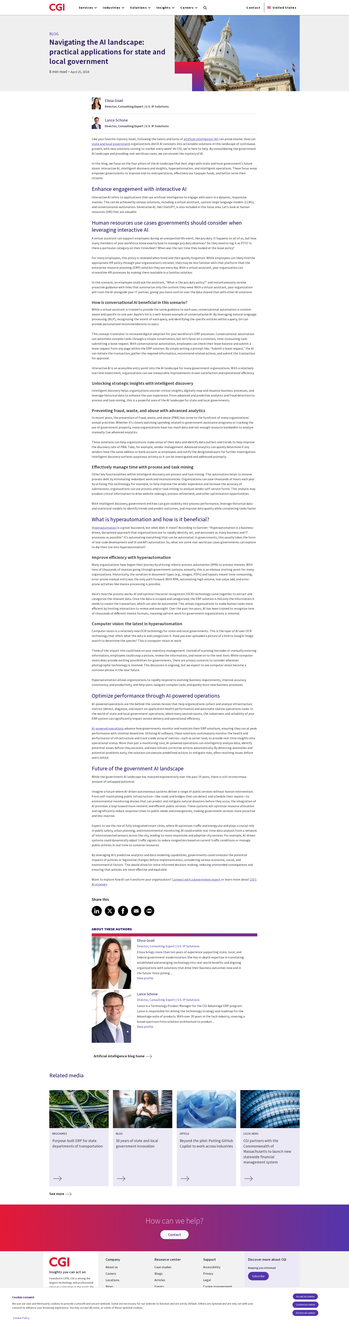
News (109, 1286)
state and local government (111, 144)
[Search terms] (205, 8)
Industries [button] (111, 7)
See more (56, 1193)
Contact (253, 7)
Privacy (208, 1273)
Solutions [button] (138, 7)
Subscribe (258, 1276)
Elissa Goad (114, 100)
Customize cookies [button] (305, 1304)
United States (284, 7)
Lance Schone (116, 120)
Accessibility (211, 1267)
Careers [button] (187, 7)
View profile (145, 978)
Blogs (159, 1273)
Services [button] (86, 7)
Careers (111, 1273)
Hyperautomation (104, 528)
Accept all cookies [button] (305, 1296)
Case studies (163, 1267)
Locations (112, 1280)
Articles (160, 1280)
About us (112, 1267)
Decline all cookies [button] (305, 1312)
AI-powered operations (108, 728)
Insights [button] (164, 7)
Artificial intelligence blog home (119, 1056)
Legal (207, 1280)
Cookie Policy (21, 1318)
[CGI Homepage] (56, 7)
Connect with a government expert (196, 879)
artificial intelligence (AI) (201, 139)
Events (159, 1286)
